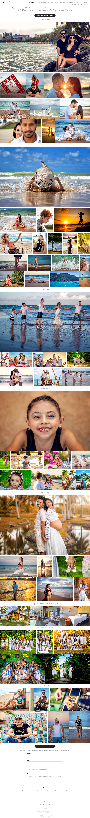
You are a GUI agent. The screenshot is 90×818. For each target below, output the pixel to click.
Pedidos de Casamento (47, 2)
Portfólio (31, 2)
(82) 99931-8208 (49, 810)
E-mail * (29, 760)
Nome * (29, 753)
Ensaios (38, 2)
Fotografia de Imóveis (75, 2)
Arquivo (85, 2)
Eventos (65, 2)
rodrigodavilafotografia (47, 812)
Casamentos (58, 2)
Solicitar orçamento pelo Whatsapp (45, 15)
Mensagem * (30, 773)
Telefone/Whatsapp (32, 767)
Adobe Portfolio (47, 816)
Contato (74, 4)
